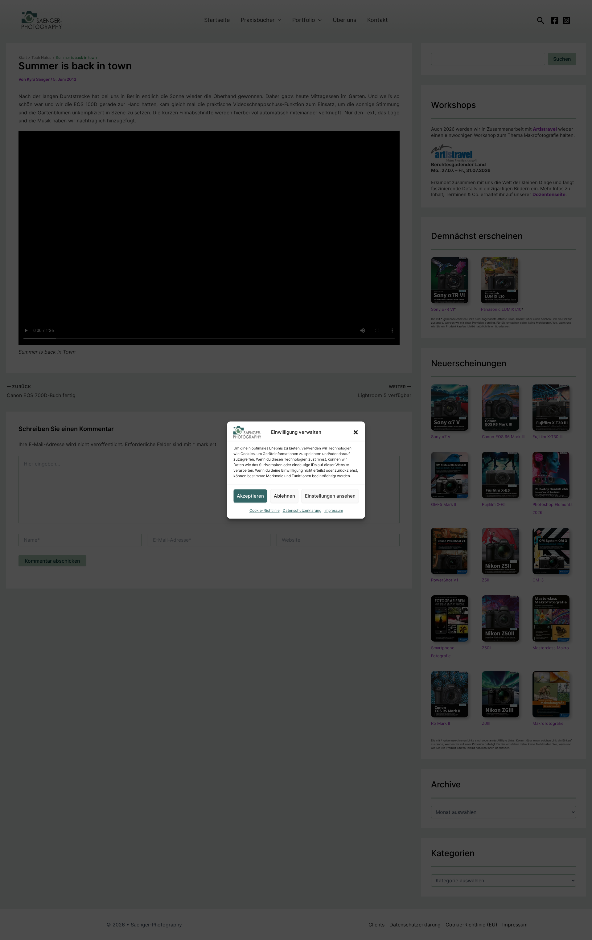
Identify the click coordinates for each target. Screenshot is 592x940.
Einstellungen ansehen (330, 496)
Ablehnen (284, 496)
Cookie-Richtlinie (264, 510)
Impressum (333, 510)
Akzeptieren (250, 496)
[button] (356, 432)
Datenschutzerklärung (302, 510)
